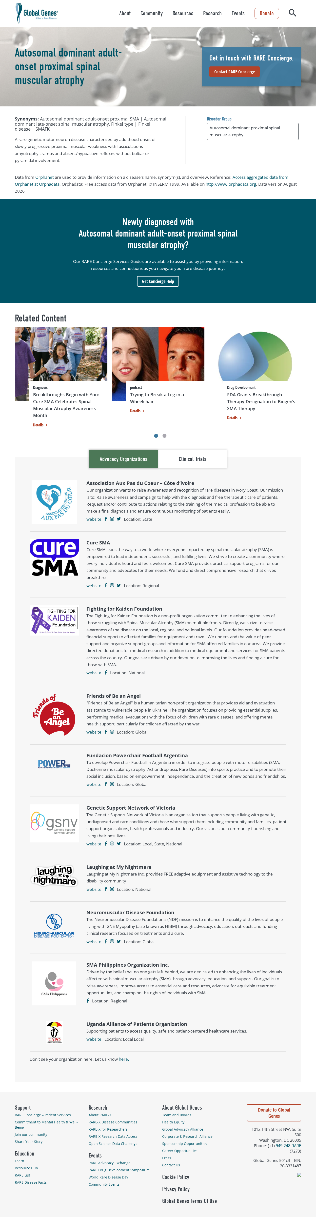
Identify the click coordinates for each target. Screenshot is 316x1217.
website (93, 519)
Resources (183, 13)
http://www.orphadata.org (231, 184)
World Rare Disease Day (108, 1177)
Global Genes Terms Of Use (189, 1200)
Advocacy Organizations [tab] (123, 459)
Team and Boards (176, 1115)
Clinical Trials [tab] (192, 459)
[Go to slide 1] (156, 436)
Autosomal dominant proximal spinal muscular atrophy (245, 131)
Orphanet (44, 177)
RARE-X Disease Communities (113, 1122)
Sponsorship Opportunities (184, 1143)
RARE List (22, 1175)
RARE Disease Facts (31, 1182)
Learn (19, 1160)
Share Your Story (28, 1141)
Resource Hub (26, 1168)
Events (238, 13)
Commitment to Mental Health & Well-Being (46, 1125)
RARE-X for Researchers (108, 1129)
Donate (267, 13)
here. (124, 1059)
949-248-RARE (288, 1145)
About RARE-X (100, 1115)
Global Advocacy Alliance (182, 1129)
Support (23, 1107)
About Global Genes (182, 1107)
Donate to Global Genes (274, 1112)
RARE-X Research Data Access (113, 1136)
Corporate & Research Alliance (187, 1136)
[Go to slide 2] (165, 436)
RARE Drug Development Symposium (119, 1170)
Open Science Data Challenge (113, 1143)
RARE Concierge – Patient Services (43, 1115)
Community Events (104, 1184)
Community (151, 13)
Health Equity (173, 1122)
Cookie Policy (175, 1177)
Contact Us (171, 1165)
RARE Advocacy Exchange (109, 1162)
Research (212, 13)
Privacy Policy (176, 1189)
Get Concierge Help (158, 281)
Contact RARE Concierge (234, 72)
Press (166, 1158)
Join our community (31, 1134)
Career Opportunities (180, 1150)
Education (24, 1153)
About (125, 13)
